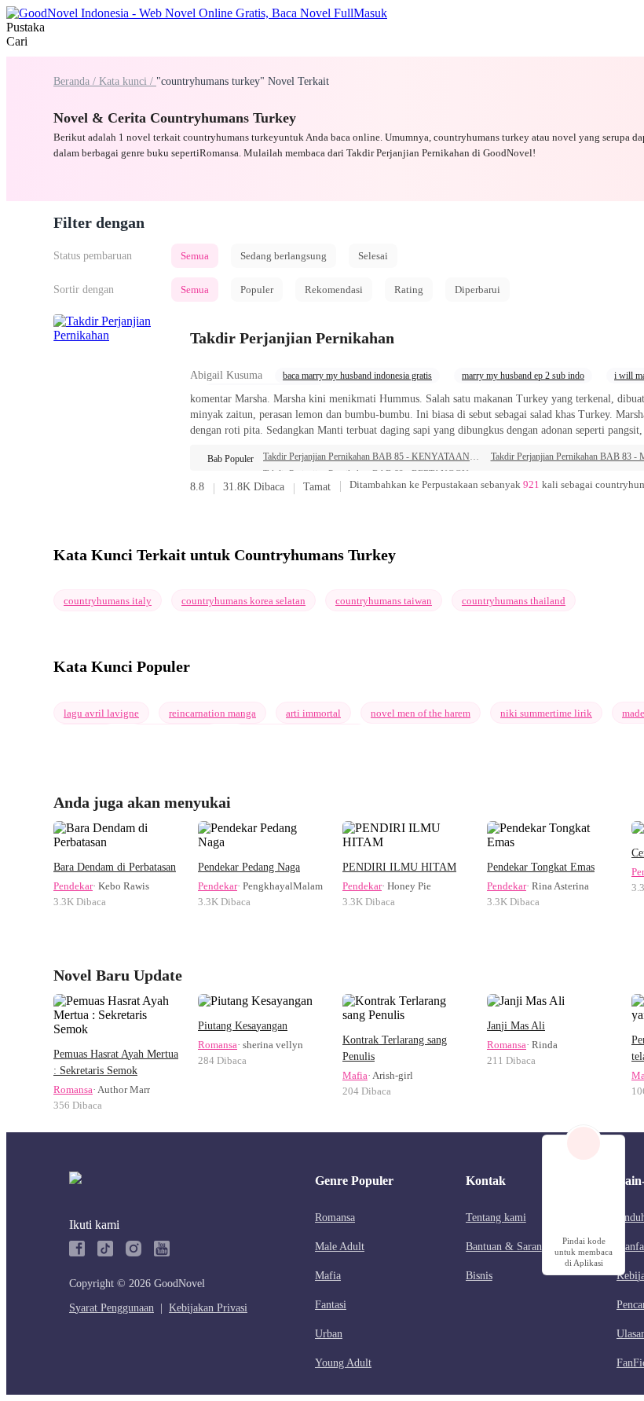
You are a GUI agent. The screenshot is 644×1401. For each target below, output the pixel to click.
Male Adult (339, 1246)
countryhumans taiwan (383, 601)
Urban (328, 1334)
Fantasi (330, 1305)
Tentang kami (496, 1217)
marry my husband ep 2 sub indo (523, 375)
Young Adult (343, 1363)
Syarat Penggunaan (111, 1308)
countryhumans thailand (513, 601)
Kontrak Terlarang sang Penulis (394, 1048)
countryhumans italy (108, 601)
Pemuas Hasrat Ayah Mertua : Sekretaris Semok (115, 1062)
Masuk (370, 13)
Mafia (355, 1075)
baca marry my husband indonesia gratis (357, 375)
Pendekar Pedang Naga (249, 867)
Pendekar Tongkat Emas (541, 867)
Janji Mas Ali (516, 1026)
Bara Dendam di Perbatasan (114, 867)
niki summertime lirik (546, 713)
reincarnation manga (212, 713)
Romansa (73, 1089)
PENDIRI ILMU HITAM (399, 867)
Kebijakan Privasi (208, 1308)
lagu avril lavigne (101, 713)
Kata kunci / (127, 81)
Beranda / (76, 81)
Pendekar (73, 886)
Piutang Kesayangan (242, 1026)
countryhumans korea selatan (243, 601)
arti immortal (313, 713)
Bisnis (479, 1276)
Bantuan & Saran (504, 1246)
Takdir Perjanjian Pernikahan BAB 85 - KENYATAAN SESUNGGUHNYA (372, 456)
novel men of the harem (420, 713)
